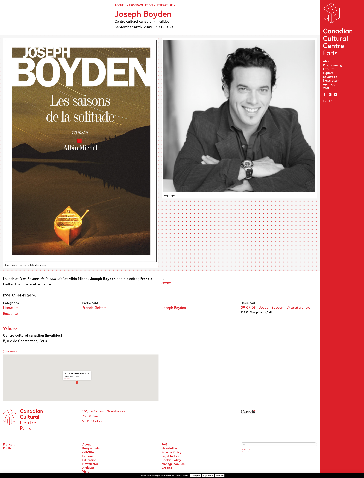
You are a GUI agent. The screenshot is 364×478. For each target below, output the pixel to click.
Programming (332, 65)
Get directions (10, 351)
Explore (328, 73)
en (331, 101)
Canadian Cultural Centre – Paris (338, 30)
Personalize (220, 475)
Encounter (11, 313)
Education (330, 77)
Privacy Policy (171, 452)
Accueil (120, 5)
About (327, 61)
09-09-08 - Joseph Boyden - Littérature (272, 307)
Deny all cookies (208, 475)
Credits (167, 468)
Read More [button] (166, 284)
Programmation (141, 5)
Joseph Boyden (174, 307)
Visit (326, 88)
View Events (67, 378)
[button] (77, 383)
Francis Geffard (94, 307)
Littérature (164, 5)
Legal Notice (171, 456)
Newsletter (331, 80)
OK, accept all (195, 475)
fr (324, 101)
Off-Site (329, 69)
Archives (329, 84)
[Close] (88, 373)
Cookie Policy (171, 460)
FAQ (164, 444)
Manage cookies (173, 464)
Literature (10, 307)
